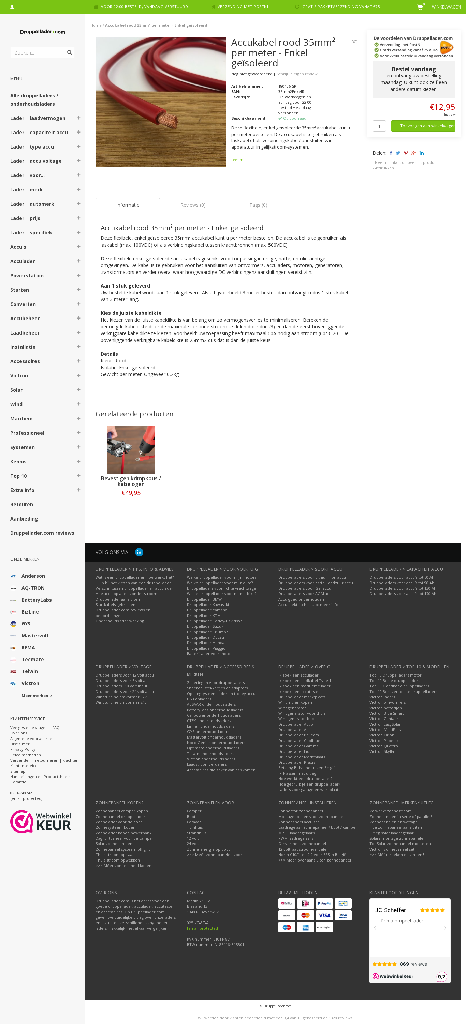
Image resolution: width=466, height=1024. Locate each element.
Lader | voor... (27, 175)
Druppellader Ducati (205, 637)
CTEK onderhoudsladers (209, 720)
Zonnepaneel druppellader (120, 816)
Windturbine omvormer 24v (121, 702)
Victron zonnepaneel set (391, 849)
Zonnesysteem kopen (115, 827)
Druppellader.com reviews (42, 533)
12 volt (193, 838)
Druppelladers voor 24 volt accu (125, 691)
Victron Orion (381, 735)
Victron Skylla (381, 751)
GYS (25, 623)
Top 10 (18, 475)
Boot (191, 816)
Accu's (18, 247)
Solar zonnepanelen (114, 843)
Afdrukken (384, 167)
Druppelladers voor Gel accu (304, 588)
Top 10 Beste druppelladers (394, 680)
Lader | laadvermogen (37, 118)
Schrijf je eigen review (297, 73)
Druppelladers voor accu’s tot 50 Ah (401, 577)
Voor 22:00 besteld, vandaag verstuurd (144, 6)
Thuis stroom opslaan (115, 854)
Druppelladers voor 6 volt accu (124, 680)
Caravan (194, 821)
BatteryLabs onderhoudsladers (215, 709)
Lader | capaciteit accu (39, 132)
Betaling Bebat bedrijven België (307, 767)
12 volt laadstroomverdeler (303, 849)
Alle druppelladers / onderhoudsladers (34, 99)
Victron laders (382, 696)
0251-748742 (21, 792)
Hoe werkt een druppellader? (305, 778)
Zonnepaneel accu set (298, 821)
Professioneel (27, 433)
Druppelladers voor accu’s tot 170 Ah (402, 593)
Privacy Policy (22, 749)
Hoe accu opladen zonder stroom (126, 593)
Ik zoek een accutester (299, 691)
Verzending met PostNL (244, 6)
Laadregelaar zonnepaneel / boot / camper (317, 827)
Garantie (18, 782)
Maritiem (21, 418)
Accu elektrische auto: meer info (308, 604)
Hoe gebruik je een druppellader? (309, 784)
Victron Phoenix (384, 740)
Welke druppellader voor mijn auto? (220, 582)
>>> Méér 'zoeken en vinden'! (396, 854)
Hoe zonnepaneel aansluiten (395, 827)
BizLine (30, 611)
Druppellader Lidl (294, 751)
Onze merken (25, 559)
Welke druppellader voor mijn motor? (221, 577)
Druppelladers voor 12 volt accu (125, 675)
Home (96, 25)
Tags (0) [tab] (258, 205)
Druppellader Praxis (296, 762)
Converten (23, 304)
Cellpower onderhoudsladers (214, 715)
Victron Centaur (383, 718)
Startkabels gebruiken (115, 604)
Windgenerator (292, 707)
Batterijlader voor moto (208, 653)
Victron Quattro (383, 745)
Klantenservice (24, 765)
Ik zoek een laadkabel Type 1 (304, 680)
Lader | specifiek (31, 232)
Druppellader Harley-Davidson (215, 620)
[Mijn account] (12, 6)
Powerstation (27, 275)
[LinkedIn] (139, 552)
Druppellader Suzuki (205, 626)
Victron (19, 375)
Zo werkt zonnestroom (390, 810)
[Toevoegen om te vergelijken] (354, 41)
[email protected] (203, 928)
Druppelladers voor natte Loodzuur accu (315, 582)
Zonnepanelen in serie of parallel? (400, 816)
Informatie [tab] (128, 205)
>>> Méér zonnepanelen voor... (216, 854)
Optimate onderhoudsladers (213, 747)
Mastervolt (35, 635)
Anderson (33, 576)
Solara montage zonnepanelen (397, 838)
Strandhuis (196, 832)
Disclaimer (20, 743)
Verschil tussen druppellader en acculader (134, 588)
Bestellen (131, 507)
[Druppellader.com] (43, 32)
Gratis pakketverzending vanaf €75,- (342, 6)
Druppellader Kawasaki (208, 604)
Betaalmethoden (25, 754)
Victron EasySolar (385, 724)
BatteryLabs (36, 599)
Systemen (22, 447)
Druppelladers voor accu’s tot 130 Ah (402, 588)
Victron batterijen (385, 707)
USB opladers (199, 698)
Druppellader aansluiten (118, 599)
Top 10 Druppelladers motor (395, 675)
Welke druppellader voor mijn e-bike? (221, 593)
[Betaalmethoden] (286, 903)
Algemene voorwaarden (32, 738)
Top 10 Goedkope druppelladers (399, 685)
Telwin (29, 671)
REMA (28, 647)
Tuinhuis (195, 827)
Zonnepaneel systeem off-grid (123, 849)
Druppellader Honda (205, 642)
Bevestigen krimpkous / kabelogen (131, 481)
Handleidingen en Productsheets (40, 776)
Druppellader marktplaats (301, 696)
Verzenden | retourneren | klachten (44, 760)
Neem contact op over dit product (406, 162)
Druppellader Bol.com (298, 735)
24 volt (193, 843)
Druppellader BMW (204, 599)
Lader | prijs (25, 218)
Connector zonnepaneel (300, 810)
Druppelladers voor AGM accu (306, 593)
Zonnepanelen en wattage (393, 821)
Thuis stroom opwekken (118, 860)
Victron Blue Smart (386, 713)
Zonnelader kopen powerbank (123, 832)
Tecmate (32, 659)
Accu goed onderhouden (301, 599)
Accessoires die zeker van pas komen (221, 769)
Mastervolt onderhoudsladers (214, 737)
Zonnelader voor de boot (119, 821)
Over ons (18, 732)
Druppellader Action (297, 724)
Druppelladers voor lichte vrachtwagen (223, 588)
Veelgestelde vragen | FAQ (35, 727)
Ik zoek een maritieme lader (304, 685)
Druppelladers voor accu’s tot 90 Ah (401, 582)
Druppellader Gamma (298, 745)
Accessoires (25, 361)
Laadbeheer (25, 332)
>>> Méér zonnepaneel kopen (123, 865)
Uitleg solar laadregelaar (391, 832)
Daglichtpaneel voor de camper (125, 838)
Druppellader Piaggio (206, 648)
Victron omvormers (387, 702)
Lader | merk (26, 189)
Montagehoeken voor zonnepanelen (312, 816)
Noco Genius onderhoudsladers (216, 742)
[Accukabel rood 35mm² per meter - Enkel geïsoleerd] (161, 103)
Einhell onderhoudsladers (210, 726)
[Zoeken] (69, 49)
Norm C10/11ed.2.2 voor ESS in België (312, 854)
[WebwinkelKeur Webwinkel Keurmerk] (53, 821)
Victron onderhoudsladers (211, 758)
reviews (345, 1017)
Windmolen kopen (295, 702)
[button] (79, 119)
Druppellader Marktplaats (301, 756)
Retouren (21, 504)
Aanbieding (24, 518)
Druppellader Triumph (208, 631)
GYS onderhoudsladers (208, 731)
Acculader (22, 261)
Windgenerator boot (297, 718)
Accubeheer (25, 318)
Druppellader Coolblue (299, 740)
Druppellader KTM (204, 615)
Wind (16, 404)
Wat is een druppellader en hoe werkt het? (135, 577)
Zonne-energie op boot (208, 849)
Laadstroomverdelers (207, 764)
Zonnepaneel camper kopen (122, 810)
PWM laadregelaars (295, 838)
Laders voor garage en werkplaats (309, 789)
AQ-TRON (33, 588)
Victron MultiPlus (385, 729)
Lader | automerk (32, 204)
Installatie (22, 347)
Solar (16, 390)
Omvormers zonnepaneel (302, 843)
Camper (194, 810)
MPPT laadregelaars (296, 832)
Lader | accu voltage (36, 161)
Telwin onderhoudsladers (210, 753)
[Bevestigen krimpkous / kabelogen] (131, 450)
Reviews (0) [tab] (193, 205)
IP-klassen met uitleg (297, 773)
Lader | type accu (32, 146)
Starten (19, 289)
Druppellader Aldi (294, 729)
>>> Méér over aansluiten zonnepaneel (314, 860)
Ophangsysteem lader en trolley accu (221, 693)
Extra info (22, 490)
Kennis (18, 461)
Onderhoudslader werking (120, 620)
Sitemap (17, 771)
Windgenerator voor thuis (301, 713)
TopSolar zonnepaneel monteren (400, 843)
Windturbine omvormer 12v (121, 696)
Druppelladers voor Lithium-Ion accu (312, 577)
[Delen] (390, 153)
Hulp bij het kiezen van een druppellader (133, 582)
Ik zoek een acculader (298, 675)
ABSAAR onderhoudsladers (211, 704)
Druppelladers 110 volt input (121, 685)
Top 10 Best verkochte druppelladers (403, 691)
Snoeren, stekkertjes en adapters (217, 688)
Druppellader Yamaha (207, 609)
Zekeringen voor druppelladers (216, 682)
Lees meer (240, 159)
